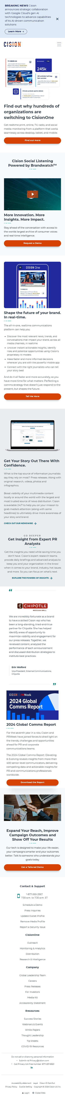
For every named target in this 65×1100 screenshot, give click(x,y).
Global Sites (40, 1093)
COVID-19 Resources (32, 1047)
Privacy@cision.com (39, 1061)
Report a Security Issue (32, 927)
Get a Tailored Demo (32, 867)
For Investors (32, 992)
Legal (35, 1083)
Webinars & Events (32, 1024)
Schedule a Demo (32, 905)
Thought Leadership (32, 1035)
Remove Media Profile (32, 922)
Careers (32, 981)
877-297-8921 (48, 1064)
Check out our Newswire (18, 523)
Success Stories (32, 1019)
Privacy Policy (11, 1087)
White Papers (32, 1030)
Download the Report (32, 782)
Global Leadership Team (32, 975)
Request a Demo (33, 243)
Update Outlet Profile (32, 916)
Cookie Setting (25, 1087)
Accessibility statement (21, 1083)
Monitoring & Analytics (32, 948)
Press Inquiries (32, 911)
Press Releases (32, 986)
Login (26, 1093)
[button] (57, 19)
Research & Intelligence (32, 959)
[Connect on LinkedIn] (32, 1068)
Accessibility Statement (32, 1003)
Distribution (32, 954)
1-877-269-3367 (34, 894)
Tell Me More (32, 396)
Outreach (32, 943)
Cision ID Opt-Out (47, 1083)
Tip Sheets (32, 1041)
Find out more (32, 140)
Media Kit (32, 998)
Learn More (14, 31)
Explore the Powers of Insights (30, 578)
